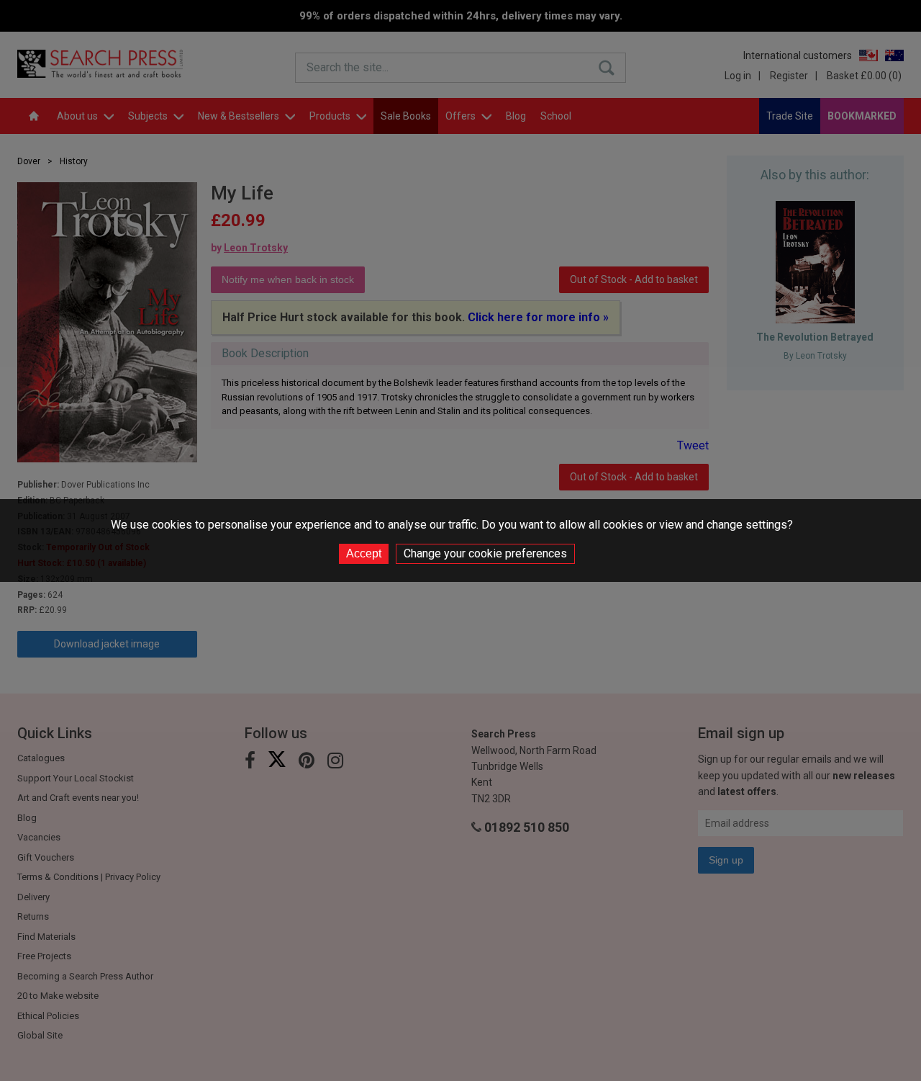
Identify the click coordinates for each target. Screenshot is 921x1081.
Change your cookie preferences (485, 553)
